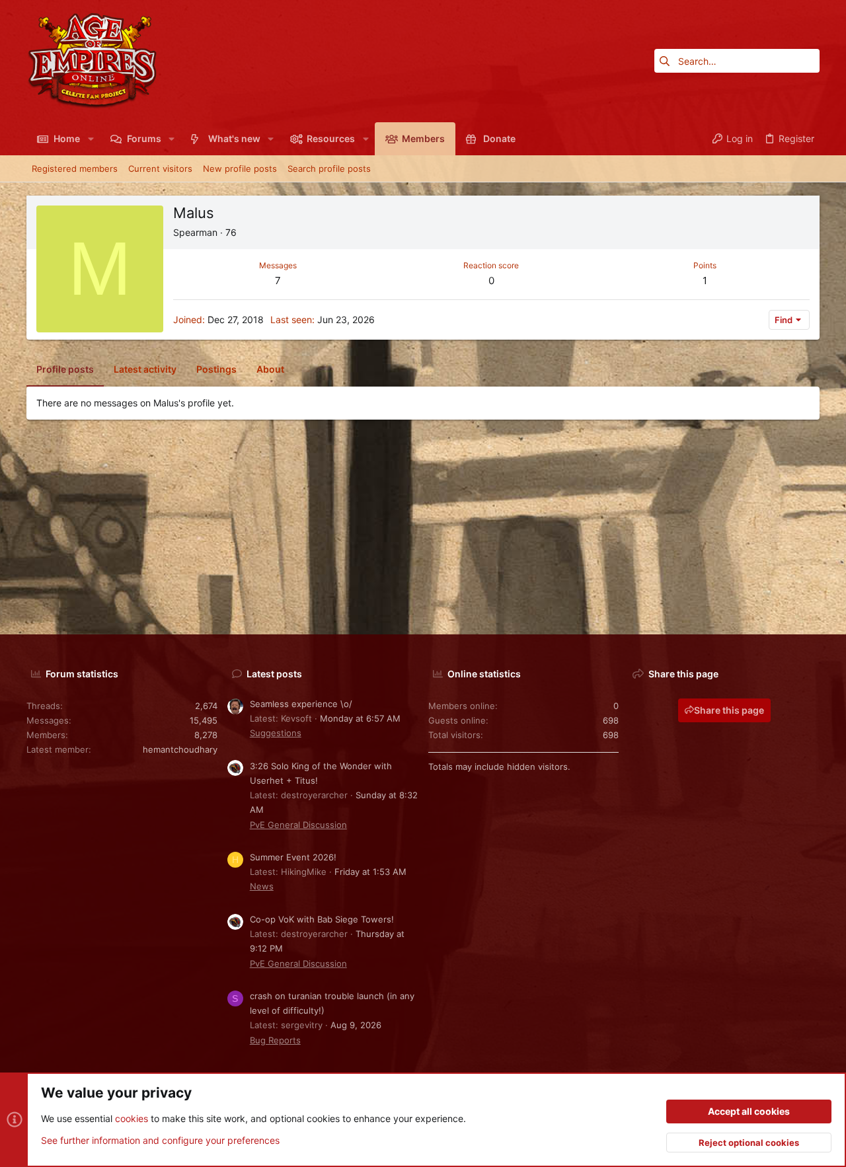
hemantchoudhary (180, 749)
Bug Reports (275, 1040)
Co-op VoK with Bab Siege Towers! (322, 919)
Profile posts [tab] (65, 369)
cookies (131, 1118)
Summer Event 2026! (293, 857)
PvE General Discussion (298, 824)
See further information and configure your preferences (160, 1140)
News (262, 886)
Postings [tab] (216, 369)
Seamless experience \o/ (301, 703)
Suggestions (275, 733)
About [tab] (270, 369)
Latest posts (274, 673)
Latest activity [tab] (145, 369)
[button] (90, 139)
